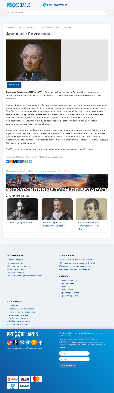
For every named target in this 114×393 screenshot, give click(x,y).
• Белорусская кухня (16, 272)
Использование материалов (22, 312)
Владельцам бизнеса (18, 315)
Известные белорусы (44, 27)
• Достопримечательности (19, 266)
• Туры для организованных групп (74, 266)
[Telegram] (30, 161)
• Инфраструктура (15, 263)
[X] (15, 161)
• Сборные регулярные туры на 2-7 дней (77, 263)
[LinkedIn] (19, 161)
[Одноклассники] (11, 161)
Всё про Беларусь (25, 27)
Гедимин (97, 222)
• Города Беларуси (15, 259)
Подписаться (68, 365)
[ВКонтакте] (7, 161)
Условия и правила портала (21, 309)
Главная (11, 27)
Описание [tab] (14, 84)
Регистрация (60, 5)
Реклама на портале (18, 318)
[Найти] (105, 12)
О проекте (13, 305)
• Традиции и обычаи (16, 269)
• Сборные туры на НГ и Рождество (75, 269)
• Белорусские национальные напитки (24, 275)
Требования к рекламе (19, 321)
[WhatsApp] (26, 161)
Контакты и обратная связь (21, 324)
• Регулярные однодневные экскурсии (76, 259)
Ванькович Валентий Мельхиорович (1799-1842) (70, 225)
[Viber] (22, 161)
